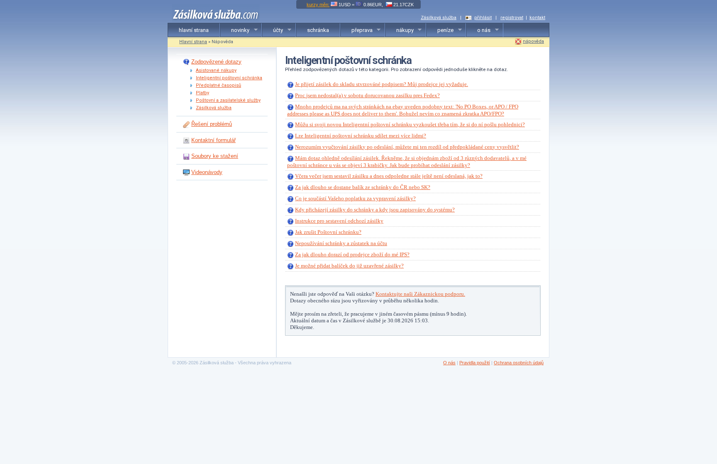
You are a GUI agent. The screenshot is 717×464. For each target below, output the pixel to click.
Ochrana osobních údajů (519, 362)
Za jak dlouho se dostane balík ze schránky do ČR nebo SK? (362, 187)
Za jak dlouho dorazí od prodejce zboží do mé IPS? (352, 254)
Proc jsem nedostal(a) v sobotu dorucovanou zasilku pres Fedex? (367, 95)
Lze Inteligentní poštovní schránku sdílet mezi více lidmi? (360, 136)
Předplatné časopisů (218, 85)
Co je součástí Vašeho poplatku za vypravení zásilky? (355, 198)
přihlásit (483, 17)
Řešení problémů (211, 124)
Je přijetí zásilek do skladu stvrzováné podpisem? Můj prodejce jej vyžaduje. (381, 84)
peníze (440, 30)
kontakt (537, 17)
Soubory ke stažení (214, 156)
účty (272, 30)
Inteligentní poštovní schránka (229, 78)
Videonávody (206, 172)
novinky (234, 30)
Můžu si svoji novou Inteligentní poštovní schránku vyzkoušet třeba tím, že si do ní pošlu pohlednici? (410, 124)
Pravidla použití (474, 362)
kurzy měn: (318, 4)
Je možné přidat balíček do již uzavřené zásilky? (349, 266)
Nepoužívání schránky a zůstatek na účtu (341, 243)
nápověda (533, 41)
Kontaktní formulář (213, 140)
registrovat (511, 17)
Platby (202, 93)
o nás (478, 30)
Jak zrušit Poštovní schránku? (328, 232)
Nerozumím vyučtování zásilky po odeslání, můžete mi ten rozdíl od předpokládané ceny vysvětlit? (407, 147)
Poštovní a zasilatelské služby (228, 100)
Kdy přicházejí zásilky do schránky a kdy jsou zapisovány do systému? (375, 209)
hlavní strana (194, 30)
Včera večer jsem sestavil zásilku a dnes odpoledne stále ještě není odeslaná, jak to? (389, 176)
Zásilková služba (438, 17)
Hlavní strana (193, 41)
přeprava (357, 30)
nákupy (399, 30)
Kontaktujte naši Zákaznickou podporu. (420, 294)
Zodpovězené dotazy (216, 62)
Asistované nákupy (216, 70)
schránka (318, 30)
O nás (449, 362)
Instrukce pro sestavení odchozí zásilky (339, 221)
